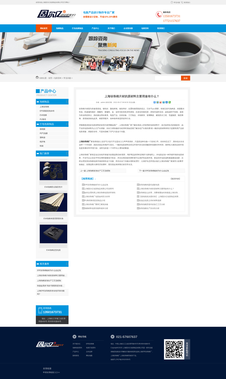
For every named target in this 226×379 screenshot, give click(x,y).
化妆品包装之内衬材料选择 (150, 200)
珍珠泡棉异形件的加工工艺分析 (152, 204)
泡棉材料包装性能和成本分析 (96, 208)
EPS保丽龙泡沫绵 (47, 111)
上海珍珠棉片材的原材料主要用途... (51, 275)
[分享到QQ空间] (158, 102)
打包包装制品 (77, 28)
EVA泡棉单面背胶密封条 (53, 218)
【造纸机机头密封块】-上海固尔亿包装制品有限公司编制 (160, 196)
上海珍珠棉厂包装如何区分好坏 (97, 196)
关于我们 (111, 28)
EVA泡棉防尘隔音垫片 (53, 187)
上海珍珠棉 (44, 107)
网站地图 (89, 355)
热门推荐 (44, 153)
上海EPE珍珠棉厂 (145, 352)
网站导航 (82, 337)
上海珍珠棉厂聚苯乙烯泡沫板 (96, 204)
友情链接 (47, 368)
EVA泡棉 (43, 115)
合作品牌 (89, 352)
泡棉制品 (59, 28)
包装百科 (145, 28)
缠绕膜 (42, 129)
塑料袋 (42, 137)
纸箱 (41, 146)
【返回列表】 (175, 179)
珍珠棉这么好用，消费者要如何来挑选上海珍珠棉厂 (160, 193)
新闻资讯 (76, 355)
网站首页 (43, 28)
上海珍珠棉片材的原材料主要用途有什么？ (156, 189)
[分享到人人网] (167, 102)
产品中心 (95, 28)
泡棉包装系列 (77, 348)
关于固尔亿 (76, 344)
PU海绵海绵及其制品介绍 (94, 200)
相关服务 (44, 263)
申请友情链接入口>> (51, 372)
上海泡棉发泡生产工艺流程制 (49, 281)
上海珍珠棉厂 (85, 141)
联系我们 (187, 2)
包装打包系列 (90, 348)
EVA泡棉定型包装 (53, 250)
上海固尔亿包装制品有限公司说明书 (99, 189)
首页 (50, 78)
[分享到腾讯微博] (164, 102)
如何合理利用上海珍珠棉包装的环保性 (99, 193)
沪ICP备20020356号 (123, 359)
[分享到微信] (170, 102)
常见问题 (177, 2)
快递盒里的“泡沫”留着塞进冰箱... (50, 286)
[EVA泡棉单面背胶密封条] (53, 211)
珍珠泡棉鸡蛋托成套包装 (149, 185)
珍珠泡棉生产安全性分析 (149, 208)
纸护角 (42, 142)
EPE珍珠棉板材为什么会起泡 (49, 270)
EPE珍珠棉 (90, 344)
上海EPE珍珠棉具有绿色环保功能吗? (50, 292)
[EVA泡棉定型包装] (53, 243)
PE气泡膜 (44, 133)
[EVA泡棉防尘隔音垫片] (53, 179)
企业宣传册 (128, 28)
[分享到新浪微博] (161, 102)
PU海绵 (43, 119)
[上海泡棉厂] (58, 18)
